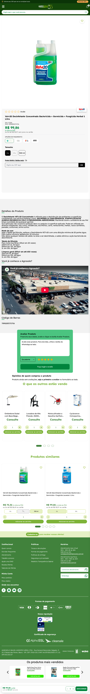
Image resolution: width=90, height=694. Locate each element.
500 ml (22, 153)
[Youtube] (14, 590)
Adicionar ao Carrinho (81, 688)
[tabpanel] (45, 63)
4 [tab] (50, 526)
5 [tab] (54, 526)
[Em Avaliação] (41, 626)
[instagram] (9, 590)
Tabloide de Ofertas (9, 568)
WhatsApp (65, 576)
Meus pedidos (7, 578)
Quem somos (6, 548)
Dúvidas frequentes (9, 552)
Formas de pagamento (39, 552)
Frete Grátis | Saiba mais (14, 160)
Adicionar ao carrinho (12, 432)
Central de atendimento (70, 570)
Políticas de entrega (38, 555)
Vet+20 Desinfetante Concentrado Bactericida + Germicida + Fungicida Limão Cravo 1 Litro (63, 494)
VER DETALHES (35, 676)
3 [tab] (46, 526)
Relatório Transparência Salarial (42, 561)
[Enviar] (86, 12)
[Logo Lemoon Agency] (75, 652)
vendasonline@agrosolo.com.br (72, 554)
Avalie (22, 111)
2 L (14, 153)
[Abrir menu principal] (3, 6)
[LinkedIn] (19, 590)
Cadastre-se (32, 534)
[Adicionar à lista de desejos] (82, 21)
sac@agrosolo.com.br (68, 563)
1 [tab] (36, 526)
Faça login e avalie (45, 367)
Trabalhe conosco (8, 558)
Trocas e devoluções (38, 548)
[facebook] (4, 590)
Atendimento (6, 555)
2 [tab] (41, 526)
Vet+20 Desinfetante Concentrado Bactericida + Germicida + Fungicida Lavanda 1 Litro (20, 494)
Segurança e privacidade (40, 558)
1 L (8, 153)
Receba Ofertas (7, 565)
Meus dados (6, 581)
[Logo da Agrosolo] (45, 6)
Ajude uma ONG (7, 561)
